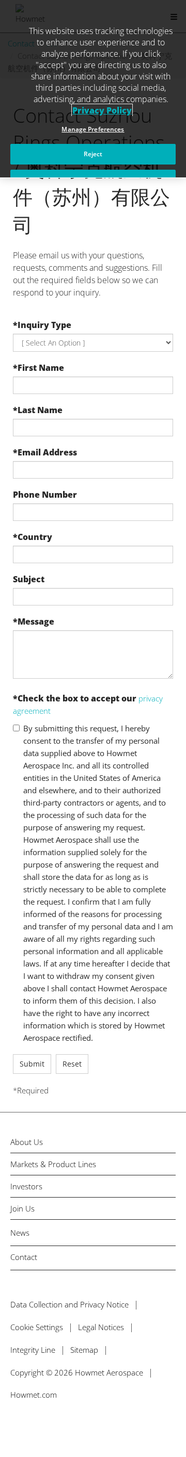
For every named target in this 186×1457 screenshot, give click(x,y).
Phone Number (45, 494)
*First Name (38, 367)
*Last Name (38, 410)
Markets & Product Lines (53, 1164)
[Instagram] (81, 1425)
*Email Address (45, 452)
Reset (72, 1064)
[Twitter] (14, 1425)
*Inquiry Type (42, 325)
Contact (23, 1257)
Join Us (22, 1209)
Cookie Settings (36, 1327)
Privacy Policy (102, 110)
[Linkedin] (59, 1425)
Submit (32, 1064)
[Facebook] (36, 1425)
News (19, 1232)
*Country (32, 537)
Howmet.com (33, 1394)
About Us (26, 1142)
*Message (33, 621)
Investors (26, 1186)
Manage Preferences (92, 129)
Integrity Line (32, 1350)
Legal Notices (101, 1327)
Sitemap (84, 1350)
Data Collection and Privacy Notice (69, 1304)
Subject (28, 579)
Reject (93, 154)
